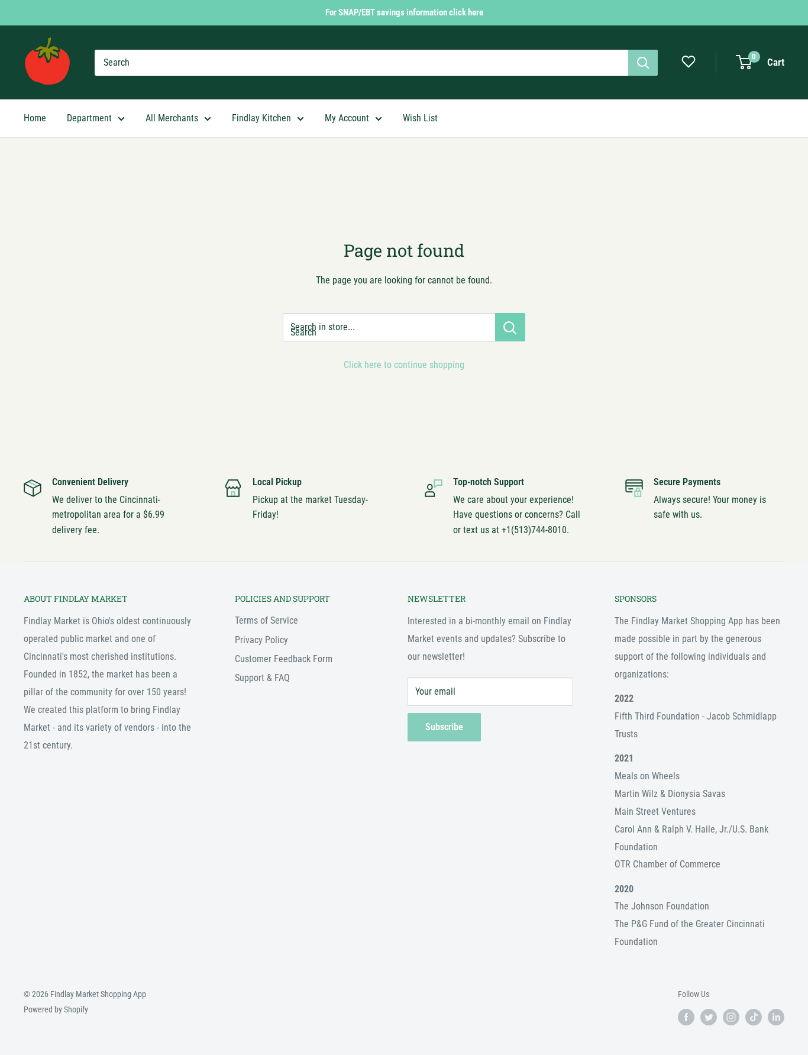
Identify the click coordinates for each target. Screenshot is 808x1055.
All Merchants (172, 118)
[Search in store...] (510, 327)
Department (89, 118)
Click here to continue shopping (404, 364)
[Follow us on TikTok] (753, 1017)
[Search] (643, 63)
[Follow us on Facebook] (686, 1017)
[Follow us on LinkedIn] (776, 1017)
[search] (361, 63)
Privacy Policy (261, 640)
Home (35, 118)
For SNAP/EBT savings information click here (404, 12)
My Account (347, 118)
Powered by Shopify (56, 1009)
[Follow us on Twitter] (708, 1017)
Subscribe (444, 727)
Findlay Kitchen (261, 118)
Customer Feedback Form (283, 658)
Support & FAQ (262, 677)
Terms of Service (266, 620)
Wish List (420, 118)
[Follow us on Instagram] (731, 1017)
